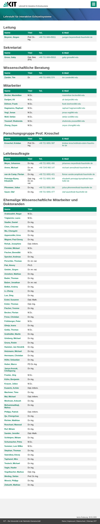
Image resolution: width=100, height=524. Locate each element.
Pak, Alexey (9, 265)
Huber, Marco (10, 364)
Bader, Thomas (11, 278)
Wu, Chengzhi (10, 231)
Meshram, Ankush (12, 401)
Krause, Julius (11, 384)
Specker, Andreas (12, 257)
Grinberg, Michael (12, 338)
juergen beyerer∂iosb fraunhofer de (77, 37)
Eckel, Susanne (11, 300)
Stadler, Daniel (11, 222)
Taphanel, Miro (11, 459)
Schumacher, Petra (13, 442)
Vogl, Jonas (9, 112)
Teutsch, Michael (12, 463)
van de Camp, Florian (14, 174)
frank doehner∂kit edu (71, 104)
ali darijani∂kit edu (70, 100)
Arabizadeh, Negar (13, 214)
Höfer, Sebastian (12, 360)
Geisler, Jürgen (11, 270)
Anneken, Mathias (12, 274)
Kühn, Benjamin (11, 379)
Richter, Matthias (12, 420)
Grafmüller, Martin (12, 334)
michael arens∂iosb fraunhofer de (76, 168)
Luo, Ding (8, 295)
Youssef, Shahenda (13, 121)
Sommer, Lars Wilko (13, 446)
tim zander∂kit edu (70, 77)
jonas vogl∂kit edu (70, 112)
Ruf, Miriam (9, 429)
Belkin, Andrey (11, 287)
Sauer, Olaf (9, 192)
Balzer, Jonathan (12, 282)
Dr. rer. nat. (30, 169)
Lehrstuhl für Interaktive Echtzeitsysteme (33, 6)
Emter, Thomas (11, 304)
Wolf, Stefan (9, 117)
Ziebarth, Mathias (12, 485)
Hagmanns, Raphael (13, 108)
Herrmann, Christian (13, 356)
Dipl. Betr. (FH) (32, 58)
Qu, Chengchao (11, 416)
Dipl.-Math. (32, 300)
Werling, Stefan (11, 476)
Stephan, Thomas (12, 451)
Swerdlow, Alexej (12, 455)
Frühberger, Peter (12, 321)
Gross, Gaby (10, 57)
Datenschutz (81, 521)
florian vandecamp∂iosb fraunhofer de (78, 174)
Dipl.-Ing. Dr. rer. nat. (31, 181)
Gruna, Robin (10, 343)
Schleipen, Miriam (12, 438)
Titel (30, 33)
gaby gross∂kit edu (70, 57)
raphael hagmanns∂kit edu (73, 108)
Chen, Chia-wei (11, 227)
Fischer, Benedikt (12, 252)
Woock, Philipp (11, 481)
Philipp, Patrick (11, 412)
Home (64, 521)
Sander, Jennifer (12, 433)
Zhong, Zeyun (10, 125)
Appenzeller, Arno (12, 235)
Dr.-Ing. (31, 163)
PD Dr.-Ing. (32, 364)
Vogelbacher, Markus (14, 472)
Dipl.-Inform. (33, 244)
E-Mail (65, 33)
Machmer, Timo (11, 392)
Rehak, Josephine (12, 244)
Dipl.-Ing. (31, 304)
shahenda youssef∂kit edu (73, 121)
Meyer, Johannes (12, 163)
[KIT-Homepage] (10, 4)
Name (7, 33)
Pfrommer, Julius (12, 187)
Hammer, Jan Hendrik (14, 347)
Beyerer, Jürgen (11, 37)
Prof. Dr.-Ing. (31, 38)
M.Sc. (30, 95)
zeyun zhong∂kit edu (71, 125)
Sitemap (90, 521)
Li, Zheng (8, 291)
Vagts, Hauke (10, 468)
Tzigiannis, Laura (12, 218)
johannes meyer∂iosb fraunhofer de (77, 163)
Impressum (71, 521)
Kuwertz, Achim (11, 388)
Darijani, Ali (9, 100)
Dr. (29, 77)
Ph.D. (30, 265)
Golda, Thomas (11, 330)
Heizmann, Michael (13, 351)
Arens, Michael (11, 168)
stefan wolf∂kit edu (70, 117)
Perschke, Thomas (13, 261)
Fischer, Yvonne (11, 308)
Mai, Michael (10, 397)
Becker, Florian (11, 313)
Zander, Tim (9, 77)
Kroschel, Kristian (12, 143)
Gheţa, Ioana (10, 325)
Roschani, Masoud (13, 425)
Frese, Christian (11, 317)
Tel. (41, 33)
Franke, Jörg (10, 375)
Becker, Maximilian (13, 95)
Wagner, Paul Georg (13, 239)
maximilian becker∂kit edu (73, 95)
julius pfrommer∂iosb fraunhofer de (77, 187)
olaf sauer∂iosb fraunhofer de (74, 192)
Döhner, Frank (11, 104)
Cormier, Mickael (12, 248)
